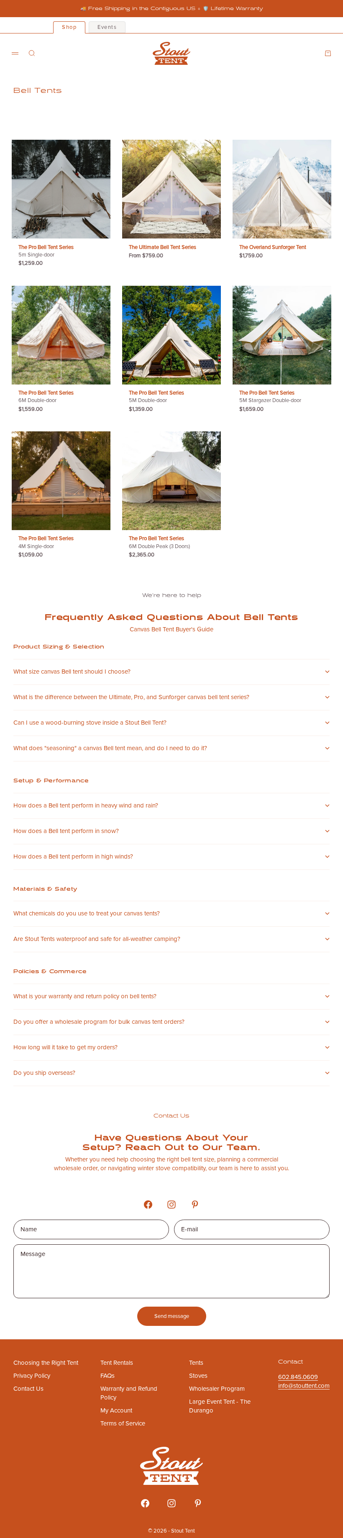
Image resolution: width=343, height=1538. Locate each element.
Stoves (198, 1375)
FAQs (107, 1375)
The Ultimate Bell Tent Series (162, 248)
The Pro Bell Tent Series (46, 251)
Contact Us (28, 1388)
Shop (69, 27)
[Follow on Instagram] (171, 1205)
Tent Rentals (116, 1362)
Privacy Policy (31, 1375)
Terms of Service (122, 1423)
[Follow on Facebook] (148, 1205)
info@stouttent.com (304, 1385)
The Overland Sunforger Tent (272, 248)
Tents (196, 1362)
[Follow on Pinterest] (195, 1205)
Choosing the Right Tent (45, 1362)
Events (107, 27)
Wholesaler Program (217, 1388)
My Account (116, 1410)
